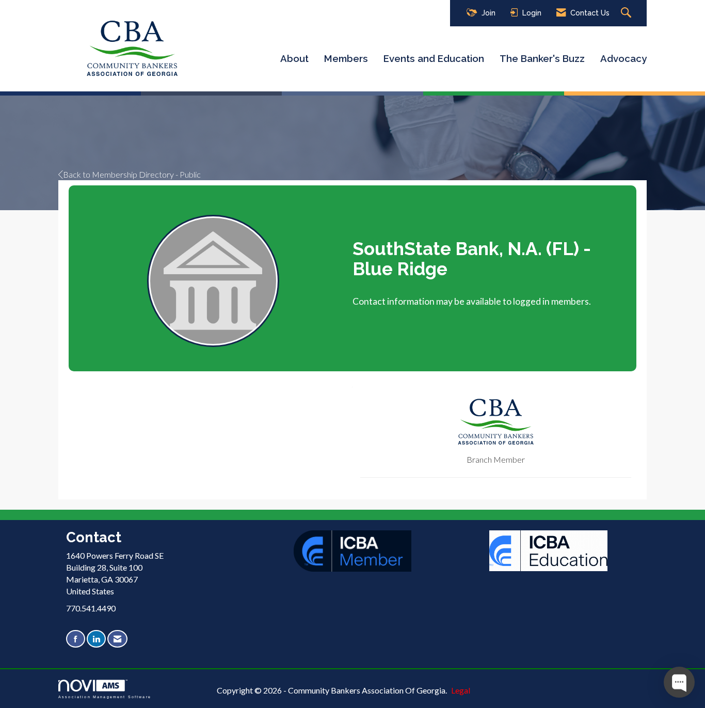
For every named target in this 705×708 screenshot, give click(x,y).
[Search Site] (627, 13)
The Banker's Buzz (542, 58)
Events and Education (433, 58)
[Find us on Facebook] (75, 639)
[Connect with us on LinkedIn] (96, 639)
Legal (460, 690)
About (294, 58)
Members (346, 58)
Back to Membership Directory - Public (132, 174)
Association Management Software (104, 697)
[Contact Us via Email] (117, 639)
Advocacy (623, 58)
